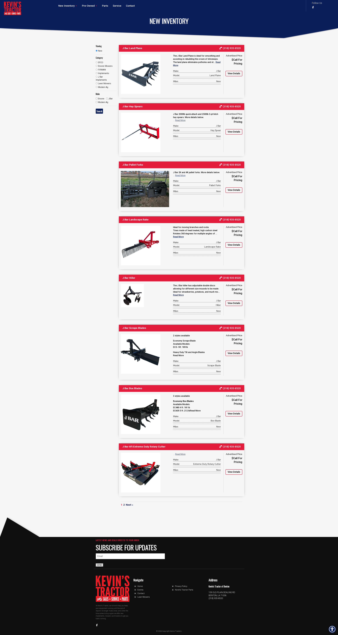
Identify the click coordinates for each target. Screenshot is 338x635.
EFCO (100, 62)
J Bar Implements (101, 78)
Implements (103, 73)
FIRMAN (101, 69)
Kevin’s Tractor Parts (184, 590)
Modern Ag (102, 87)
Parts (105, 5)
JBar (110, 98)
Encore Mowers (104, 66)
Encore (100, 98)
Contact (130, 5)
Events (140, 590)
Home (140, 586)
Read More (180, 120)
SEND (99, 565)
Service (117, 5)
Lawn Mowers (104, 83)
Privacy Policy (181, 586)
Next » (129, 504)
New (99, 51)
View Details (234, 73)
